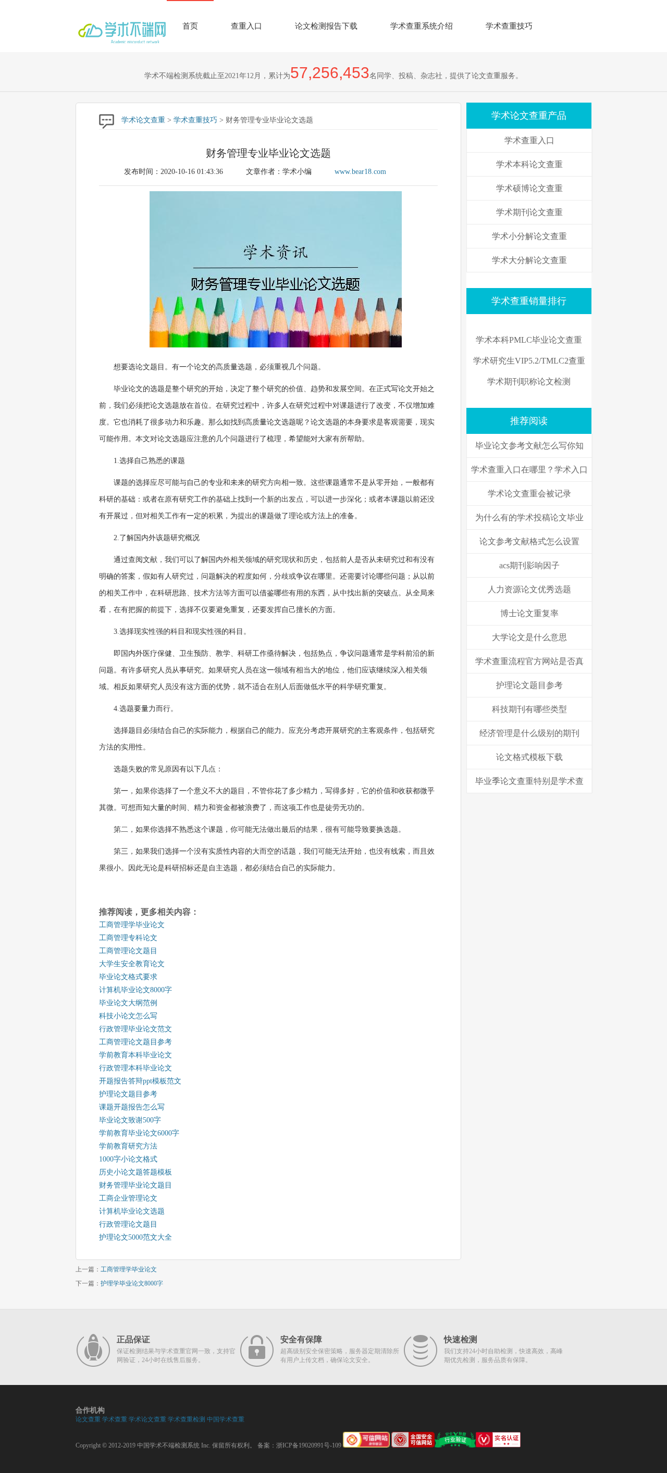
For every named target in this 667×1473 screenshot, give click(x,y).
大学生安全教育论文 (132, 964)
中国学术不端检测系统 (168, 1445)
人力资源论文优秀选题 (529, 589)
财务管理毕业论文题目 (135, 1185)
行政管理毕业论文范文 (135, 1029)
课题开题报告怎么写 (132, 1107)
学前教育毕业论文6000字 (139, 1133)
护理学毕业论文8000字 (132, 1283)
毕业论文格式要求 (128, 977)
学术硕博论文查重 (529, 188)
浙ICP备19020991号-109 (308, 1445)
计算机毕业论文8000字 (135, 990)
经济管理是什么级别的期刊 (529, 733)
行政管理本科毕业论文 (135, 1068)
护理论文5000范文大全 (135, 1237)
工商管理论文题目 (128, 951)
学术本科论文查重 (529, 164)
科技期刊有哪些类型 (529, 709)
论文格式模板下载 (529, 757)
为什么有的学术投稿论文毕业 (529, 517)
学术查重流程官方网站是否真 (529, 661)
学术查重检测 (186, 1419)
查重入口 (246, 26)
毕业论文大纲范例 (128, 1003)
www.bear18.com (360, 172)
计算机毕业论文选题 (132, 1211)
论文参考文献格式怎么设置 (529, 541)
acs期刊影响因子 (529, 565)
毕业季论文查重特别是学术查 (529, 781)
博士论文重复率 (529, 613)
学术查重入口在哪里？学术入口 (529, 469)
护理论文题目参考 (128, 1094)
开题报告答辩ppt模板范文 (140, 1081)
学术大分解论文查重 (529, 260)
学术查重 (114, 1419)
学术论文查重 (143, 120)
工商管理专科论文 (128, 938)
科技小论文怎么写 (128, 1016)
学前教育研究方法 (128, 1146)
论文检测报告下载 (326, 26)
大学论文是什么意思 (529, 637)
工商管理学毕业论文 (132, 925)
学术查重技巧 (509, 26)
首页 (190, 26)
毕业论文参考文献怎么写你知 (529, 445)
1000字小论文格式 (128, 1159)
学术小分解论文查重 (529, 236)
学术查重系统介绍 (421, 26)
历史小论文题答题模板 (135, 1172)
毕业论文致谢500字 (130, 1120)
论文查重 (88, 1419)
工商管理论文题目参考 (135, 1042)
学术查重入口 (529, 140)
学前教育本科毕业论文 (135, 1055)
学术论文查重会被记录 (529, 493)
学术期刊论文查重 (529, 212)
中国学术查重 (225, 1419)
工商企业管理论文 (128, 1198)
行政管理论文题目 (128, 1224)
